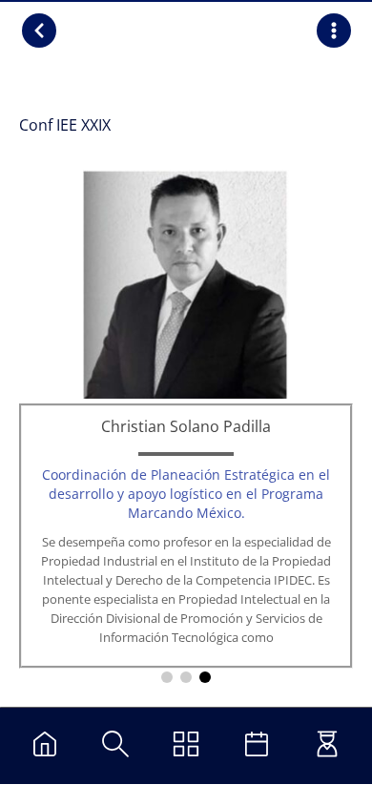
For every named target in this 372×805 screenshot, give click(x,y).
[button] (167, 677)
